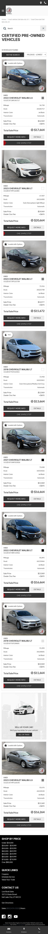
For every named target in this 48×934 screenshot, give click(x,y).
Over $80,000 (7, 862)
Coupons (5, 874)
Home (4, 19)
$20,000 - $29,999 (9, 845)
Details (37, 137)
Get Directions (7, 903)
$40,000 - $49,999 (9, 851)
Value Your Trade (8, 880)
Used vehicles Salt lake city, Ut (18, 19)
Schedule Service (8, 877)
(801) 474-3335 (13, 908)
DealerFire (6, 924)
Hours (23, 908)
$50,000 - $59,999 (9, 854)
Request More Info (16, 137)
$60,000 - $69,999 (9, 857)
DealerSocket (21, 924)
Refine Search (13, 55)
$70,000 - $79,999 (9, 859)
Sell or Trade (24, 735)
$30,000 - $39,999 (9, 848)
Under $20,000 (7, 843)
